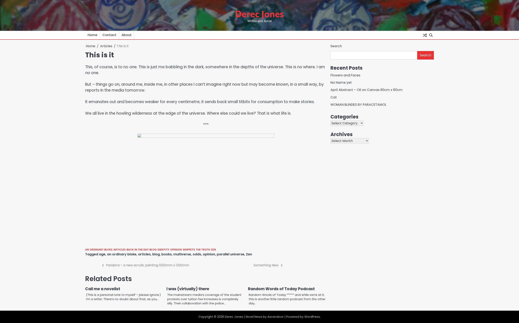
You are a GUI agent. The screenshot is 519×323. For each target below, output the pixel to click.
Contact (109, 35)
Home (92, 35)
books (166, 254)
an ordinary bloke (121, 254)
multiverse (182, 254)
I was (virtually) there (187, 289)
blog (156, 254)
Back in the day (138, 249)
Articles (119, 249)
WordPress (312, 317)
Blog (153, 249)
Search (336, 46)
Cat (333, 97)
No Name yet (341, 82)
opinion (209, 254)
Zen (213, 249)
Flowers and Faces (345, 75)
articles (144, 254)
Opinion (176, 249)
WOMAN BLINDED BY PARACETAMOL (358, 104)
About (126, 35)
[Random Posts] (425, 35)
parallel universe (230, 254)
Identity (163, 249)
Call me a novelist (102, 289)
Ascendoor (275, 317)
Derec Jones (259, 13)
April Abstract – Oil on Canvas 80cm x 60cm (366, 89)
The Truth (203, 249)
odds (197, 254)
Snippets (189, 249)
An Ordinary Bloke (99, 249)
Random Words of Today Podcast (281, 289)
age (102, 254)
